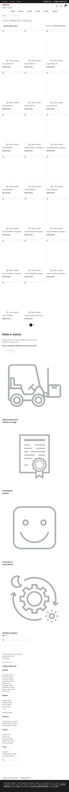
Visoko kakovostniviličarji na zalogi (10, 421)
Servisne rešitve (6, 704)
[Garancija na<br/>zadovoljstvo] (34, 559)
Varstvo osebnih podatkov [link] (11, 778)
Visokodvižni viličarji (7, 679)
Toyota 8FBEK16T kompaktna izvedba (34, 148)
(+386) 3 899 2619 (9, 666)
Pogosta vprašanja (7, 743)
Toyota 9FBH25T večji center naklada (56, 273)
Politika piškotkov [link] (25, 778)
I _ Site (4, 709)
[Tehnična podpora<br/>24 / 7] (34, 630)
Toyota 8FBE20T (7, 148)
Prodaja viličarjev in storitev (10, 721)
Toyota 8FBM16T (7, 189)
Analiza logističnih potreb (9, 726)
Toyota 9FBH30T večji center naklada (34, 315)
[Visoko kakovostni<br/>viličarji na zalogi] (34, 417)
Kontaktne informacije (8, 756)
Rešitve (5, 695)
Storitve (5, 716)
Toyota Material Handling (9, 754)
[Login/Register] (61, 6)
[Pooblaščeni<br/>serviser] (34, 488)
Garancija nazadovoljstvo (7, 563)
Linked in (19, 1)
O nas (4, 746)
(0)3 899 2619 (47, 1)
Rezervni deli (5, 737)
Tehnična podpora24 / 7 (9, 634)
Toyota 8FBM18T (29, 189)
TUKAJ (18, 786)
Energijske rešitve (7, 702)
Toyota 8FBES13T (30, 64)
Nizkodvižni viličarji (7, 677)
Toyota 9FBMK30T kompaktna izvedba (34, 273)
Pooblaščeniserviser (7, 492)
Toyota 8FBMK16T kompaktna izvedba (12, 231)
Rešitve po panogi (7, 712)
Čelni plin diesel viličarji (8, 689)
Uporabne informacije (8, 741)
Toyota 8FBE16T (29, 106)
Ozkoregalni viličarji (7, 685)
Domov (4, 16)
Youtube (12, 1)
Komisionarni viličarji (8, 681)
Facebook (5, 1)
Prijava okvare (6, 735)
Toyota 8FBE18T (51, 106)
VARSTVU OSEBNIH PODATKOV (39, 786)
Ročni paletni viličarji (8, 675)
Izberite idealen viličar (11, 26)
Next (38, 325)
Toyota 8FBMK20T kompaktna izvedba (34, 231)
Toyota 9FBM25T (7, 315)
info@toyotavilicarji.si (60, 1)
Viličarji (5, 670)
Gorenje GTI (5, 752)
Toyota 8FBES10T (8, 64)
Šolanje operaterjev (7, 739)
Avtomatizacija (6, 707)
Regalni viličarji (6, 683)
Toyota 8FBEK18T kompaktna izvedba (56, 148)
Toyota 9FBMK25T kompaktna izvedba (12, 273)
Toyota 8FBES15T (52, 64)
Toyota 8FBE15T (7, 106)
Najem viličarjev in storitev (9, 724)
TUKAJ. (56, 786)
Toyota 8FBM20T (52, 189)
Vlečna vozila (6, 691)
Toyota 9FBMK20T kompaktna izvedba (56, 231)
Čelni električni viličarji (8, 687)
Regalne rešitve (6, 700)
